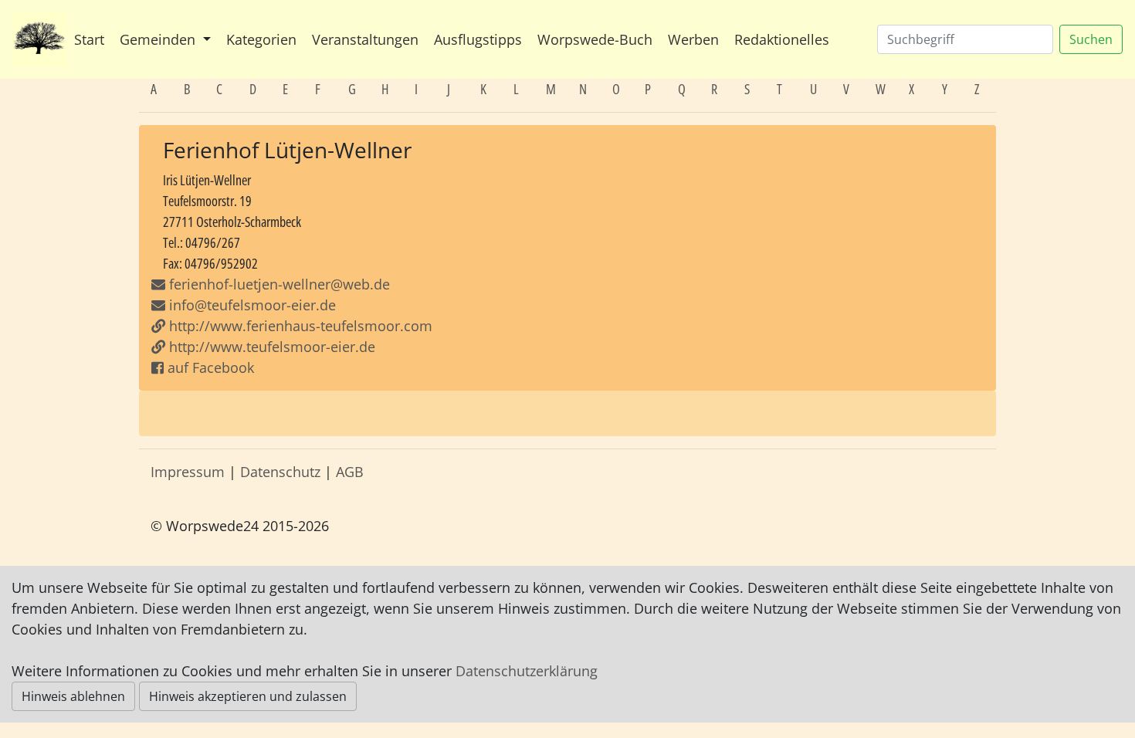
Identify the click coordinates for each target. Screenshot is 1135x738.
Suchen (1091, 39)
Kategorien (261, 39)
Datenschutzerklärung (527, 671)
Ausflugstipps (478, 39)
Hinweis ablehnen (73, 696)
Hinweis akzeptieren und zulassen (248, 696)
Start (89, 39)
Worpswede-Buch (594, 39)
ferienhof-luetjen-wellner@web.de (279, 284)
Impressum (188, 471)
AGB (350, 471)
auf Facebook (209, 367)
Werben (693, 39)
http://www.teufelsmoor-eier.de (270, 346)
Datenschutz (280, 471)
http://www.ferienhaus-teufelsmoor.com (298, 326)
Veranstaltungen (365, 39)
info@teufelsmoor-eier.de (250, 305)
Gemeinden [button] (159, 39)
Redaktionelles (781, 39)
